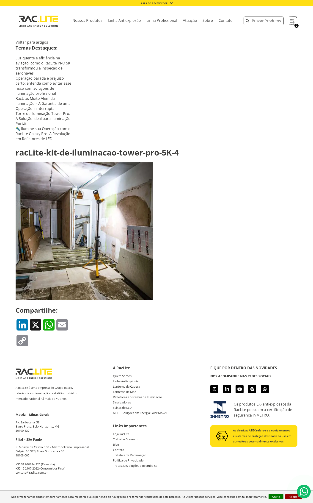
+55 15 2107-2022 (27, 468)
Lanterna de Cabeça (126, 386)
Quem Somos (122, 376)
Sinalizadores (122, 402)
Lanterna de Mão (124, 392)
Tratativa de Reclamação (129, 455)
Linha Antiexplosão (124, 20)
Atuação (190, 20)
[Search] (247, 21)
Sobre (208, 20)
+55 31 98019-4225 (28, 464)
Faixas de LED (122, 408)
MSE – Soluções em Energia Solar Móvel (140, 413)
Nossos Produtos (87, 20)
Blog (116, 444)
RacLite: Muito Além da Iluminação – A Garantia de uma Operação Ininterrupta (43, 103)
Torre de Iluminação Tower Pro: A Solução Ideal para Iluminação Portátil (43, 118)
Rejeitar (294, 497)
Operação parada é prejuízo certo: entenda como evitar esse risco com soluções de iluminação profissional (43, 86)
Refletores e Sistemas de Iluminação (137, 397)
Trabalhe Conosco (125, 439)
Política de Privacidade (128, 460)
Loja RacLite (121, 434)
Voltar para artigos (32, 42)
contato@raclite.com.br (32, 472)
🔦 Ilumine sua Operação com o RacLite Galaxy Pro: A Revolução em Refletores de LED (43, 133)
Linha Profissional (161, 20)
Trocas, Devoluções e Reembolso (135, 466)
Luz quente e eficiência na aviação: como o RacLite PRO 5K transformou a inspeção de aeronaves (43, 66)
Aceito (276, 497)
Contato (226, 20)
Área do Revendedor (154, 3)
